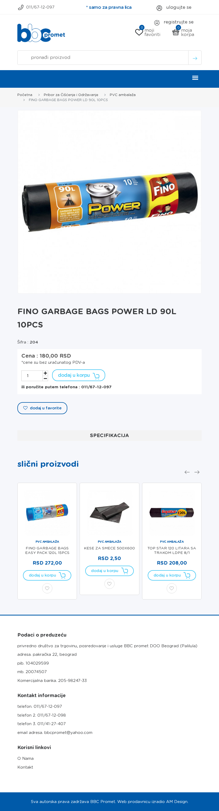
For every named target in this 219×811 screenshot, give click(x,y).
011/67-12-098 (51, 715)
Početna (24, 95)
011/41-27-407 (51, 723)
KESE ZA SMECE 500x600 (109, 548)
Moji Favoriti (151, 32)
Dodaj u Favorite (45, 408)
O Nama (25, 758)
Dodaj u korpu (74, 375)
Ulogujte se (178, 7)
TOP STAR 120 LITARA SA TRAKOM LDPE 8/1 (171, 550)
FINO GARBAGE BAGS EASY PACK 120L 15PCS (47, 550)
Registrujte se (178, 22)
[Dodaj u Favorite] (47, 588)
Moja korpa (185, 32)
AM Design (176, 801)
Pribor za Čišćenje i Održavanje (71, 95)
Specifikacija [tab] (109, 435)
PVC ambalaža (123, 95)
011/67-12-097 (40, 7)
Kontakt (25, 767)
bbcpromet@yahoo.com (68, 732)
